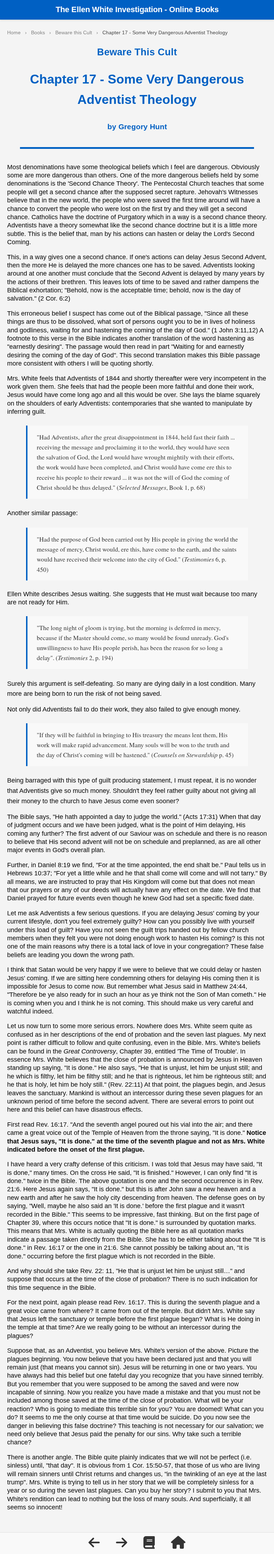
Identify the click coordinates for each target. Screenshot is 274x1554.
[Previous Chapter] (95, 1545)
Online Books (194, 9)
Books (38, 32)
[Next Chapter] (122, 1545)
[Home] (178, 1545)
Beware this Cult (73, 32)
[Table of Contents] (150, 1545)
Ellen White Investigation (116, 9)
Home (14, 32)
